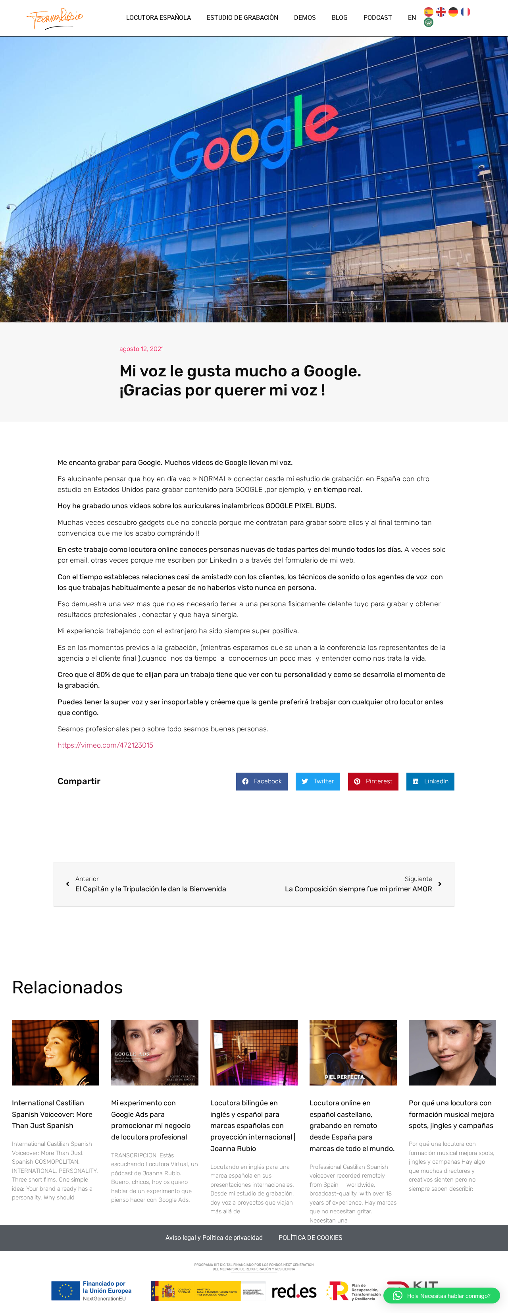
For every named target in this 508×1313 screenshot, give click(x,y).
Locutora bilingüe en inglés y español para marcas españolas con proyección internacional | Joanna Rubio (252, 1126)
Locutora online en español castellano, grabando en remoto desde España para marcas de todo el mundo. (352, 1126)
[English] (441, 13)
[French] (466, 13)
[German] (453, 13)
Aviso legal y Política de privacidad (214, 1238)
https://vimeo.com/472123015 (105, 745)
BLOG (340, 17)
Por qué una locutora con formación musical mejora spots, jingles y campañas (451, 1114)
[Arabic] (429, 23)
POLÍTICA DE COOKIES (311, 1238)
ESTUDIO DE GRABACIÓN (242, 17)
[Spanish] (429, 13)
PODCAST (378, 17)
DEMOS (305, 17)
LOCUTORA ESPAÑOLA (158, 17)
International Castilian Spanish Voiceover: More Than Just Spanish (52, 1114)
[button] (262, 781)
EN (412, 17)
